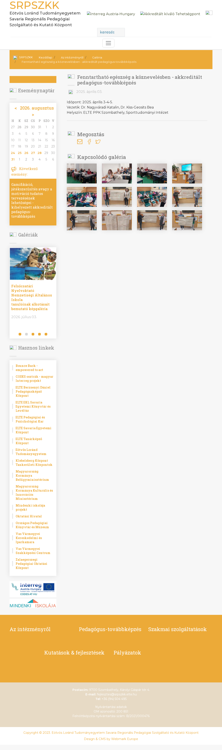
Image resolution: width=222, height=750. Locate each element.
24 (13, 153)
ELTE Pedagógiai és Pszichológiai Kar (30, 419)
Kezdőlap (45, 57)
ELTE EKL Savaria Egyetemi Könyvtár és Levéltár (33, 406)
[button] (14, 334)
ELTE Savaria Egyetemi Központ (33, 430)
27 (33, 153)
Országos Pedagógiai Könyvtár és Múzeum (32, 525)
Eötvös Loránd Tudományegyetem (31, 452)
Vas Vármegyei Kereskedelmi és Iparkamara (29, 538)
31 (13, 159)
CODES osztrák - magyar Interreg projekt (34, 378)
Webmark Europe (124, 739)
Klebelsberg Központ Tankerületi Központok (34, 462)
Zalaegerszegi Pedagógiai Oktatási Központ (31, 563)
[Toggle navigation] (108, 43)
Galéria (97, 57)
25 (19, 153)
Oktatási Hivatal (29, 516)
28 (40, 153)
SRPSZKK (26, 57)
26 (26, 153)
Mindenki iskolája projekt (30, 507)
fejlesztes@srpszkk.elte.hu (117, 694)
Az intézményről (72, 57)
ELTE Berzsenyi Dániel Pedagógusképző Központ (33, 391)
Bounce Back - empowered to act (29, 368)
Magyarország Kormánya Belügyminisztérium (32, 475)
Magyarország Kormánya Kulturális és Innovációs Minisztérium (34, 492)
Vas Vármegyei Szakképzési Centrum (33, 551)
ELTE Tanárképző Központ (29, 441)
